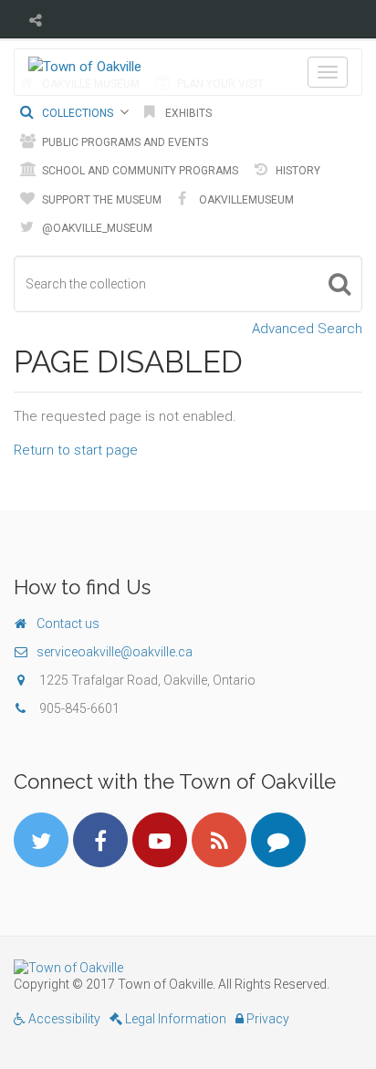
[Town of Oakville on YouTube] (159, 839)
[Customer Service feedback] (278, 839)
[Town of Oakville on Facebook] (100, 839)
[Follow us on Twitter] (41, 839)
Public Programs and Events (123, 142)
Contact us (68, 623)
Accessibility (63, 1018)
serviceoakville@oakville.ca (115, 652)
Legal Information (174, 1018)
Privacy (266, 1018)
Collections (76, 113)
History (296, 170)
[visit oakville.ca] (188, 967)
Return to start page (76, 450)
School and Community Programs (138, 170)
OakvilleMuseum (245, 200)
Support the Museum (100, 200)
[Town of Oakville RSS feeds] (219, 839)
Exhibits (187, 113)
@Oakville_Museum (95, 228)
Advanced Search (307, 328)
